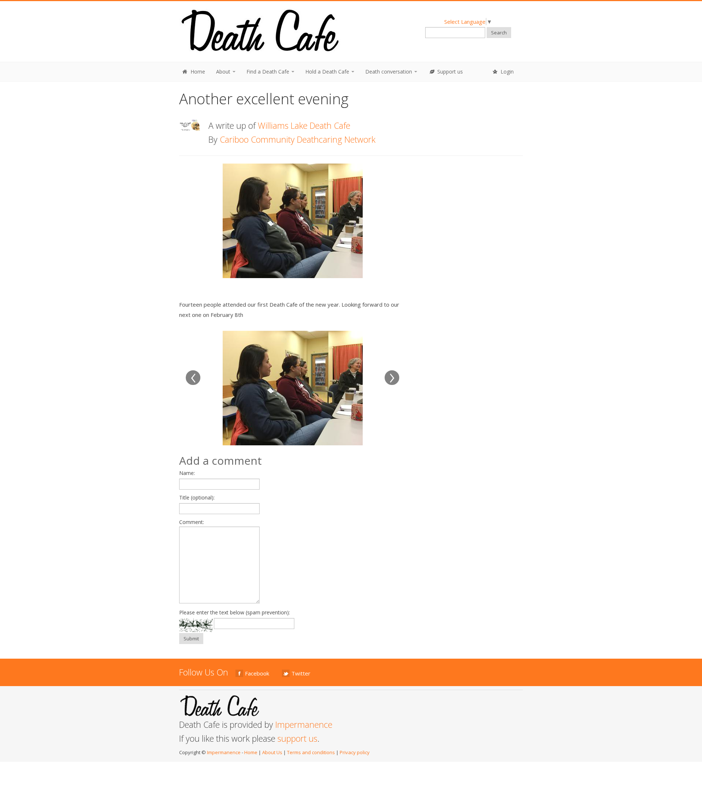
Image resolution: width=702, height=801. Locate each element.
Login (506, 71)
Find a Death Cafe (268, 71)
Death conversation (389, 71)
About (224, 71)
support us (297, 738)
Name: (187, 472)
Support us (449, 71)
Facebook (257, 673)
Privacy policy (355, 752)
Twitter (300, 673)
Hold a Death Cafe (328, 71)
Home (197, 71)
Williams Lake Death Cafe (304, 125)
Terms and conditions (311, 752)
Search (499, 32)
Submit (191, 638)
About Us (272, 752)
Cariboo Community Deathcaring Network (297, 139)
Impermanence (303, 724)
